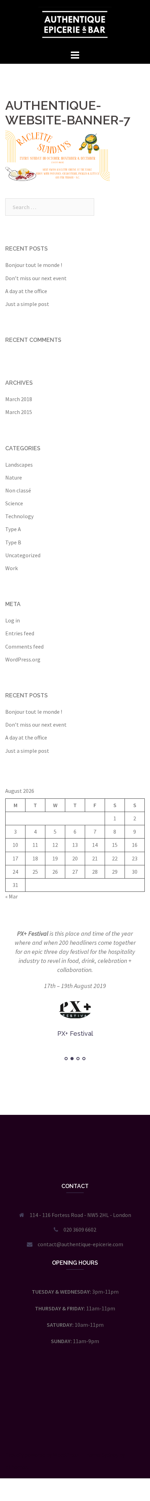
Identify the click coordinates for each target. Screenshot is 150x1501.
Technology (19, 516)
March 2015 (18, 411)
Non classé (18, 490)
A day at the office (26, 291)
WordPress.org (22, 659)
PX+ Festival (32, 933)
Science (14, 503)
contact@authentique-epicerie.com (80, 1244)
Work (11, 568)
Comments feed (24, 646)
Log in (12, 620)
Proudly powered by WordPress (42, 1454)
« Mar (11, 896)
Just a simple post (27, 303)
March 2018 (18, 399)
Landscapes (19, 464)
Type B (13, 542)
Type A (13, 529)
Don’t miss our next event (36, 278)
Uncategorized (22, 555)
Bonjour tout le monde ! (33, 264)
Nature (13, 477)
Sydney (110, 1454)
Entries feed (19, 633)
